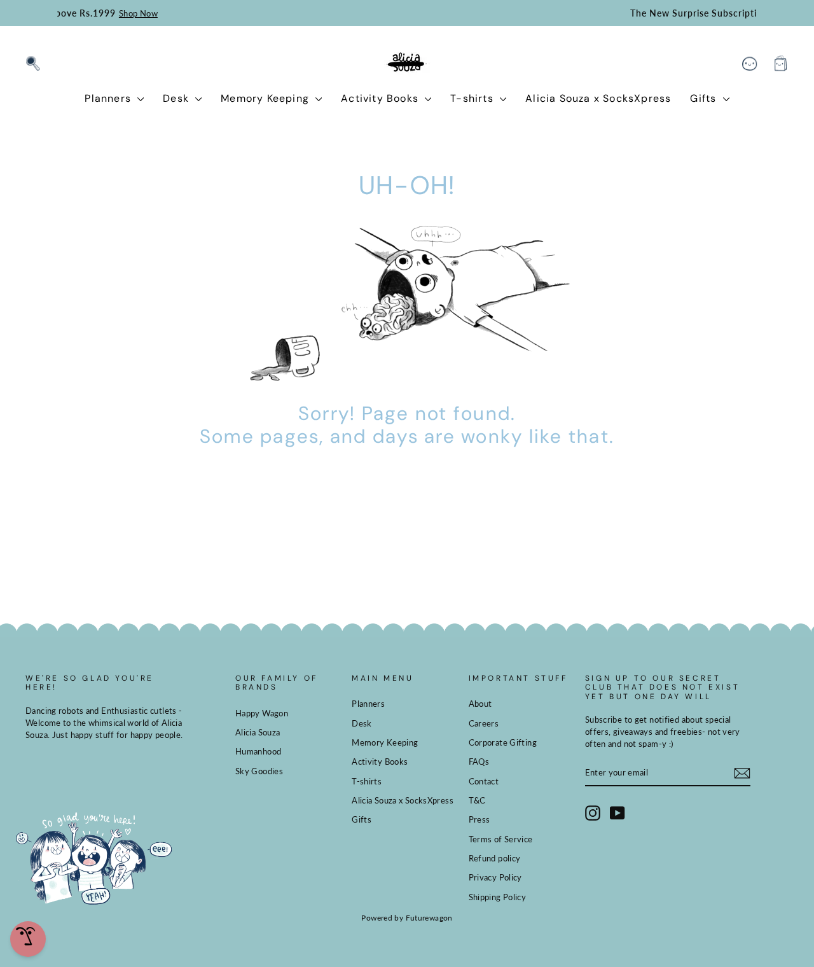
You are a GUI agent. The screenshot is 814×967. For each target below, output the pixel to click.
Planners (109, 98)
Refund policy (495, 858)
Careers (484, 723)
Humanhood (258, 751)
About (480, 704)
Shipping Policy (498, 897)
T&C (477, 800)
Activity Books (381, 98)
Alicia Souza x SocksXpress (598, 98)
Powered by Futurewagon (406, 917)
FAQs (479, 761)
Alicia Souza (257, 732)
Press (479, 819)
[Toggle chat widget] (28, 939)
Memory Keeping (266, 98)
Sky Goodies (259, 771)
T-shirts (473, 98)
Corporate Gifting (503, 742)
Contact (484, 781)
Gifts (704, 98)
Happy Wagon (261, 713)
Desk (177, 98)
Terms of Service (501, 839)
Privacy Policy (495, 877)
